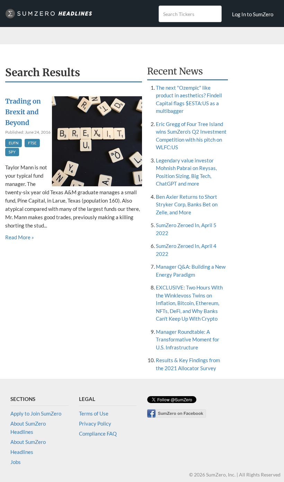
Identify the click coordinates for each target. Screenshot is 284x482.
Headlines (21, 452)
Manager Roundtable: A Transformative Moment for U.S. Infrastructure (187, 339)
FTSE (32, 143)
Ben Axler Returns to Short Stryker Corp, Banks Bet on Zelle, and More (187, 204)
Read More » (19, 237)
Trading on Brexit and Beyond (23, 112)
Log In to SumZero (252, 14)
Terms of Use (93, 413)
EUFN (13, 143)
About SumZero (28, 442)
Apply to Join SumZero (35, 413)
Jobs (15, 462)
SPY (12, 152)
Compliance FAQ (98, 433)
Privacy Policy (95, 423)
